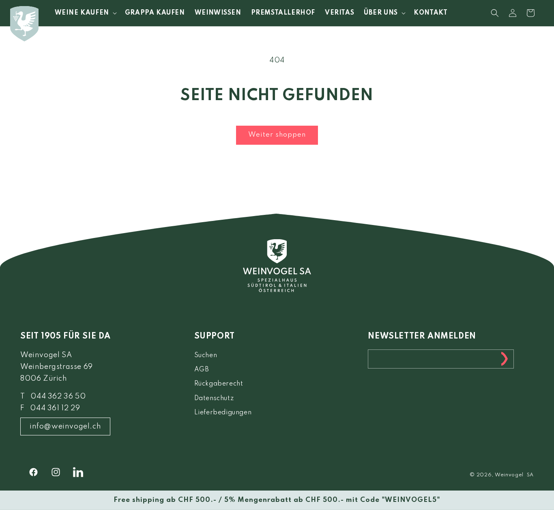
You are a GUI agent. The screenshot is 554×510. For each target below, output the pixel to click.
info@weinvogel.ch (65, 426)
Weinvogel (509, 475)
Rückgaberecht (218, 384)
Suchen (205, 355)
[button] (85, 12)
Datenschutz (214, 398)
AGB (201, 369)
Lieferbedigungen (223, 412)
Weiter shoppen (277, 134)
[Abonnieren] (504, 359)
